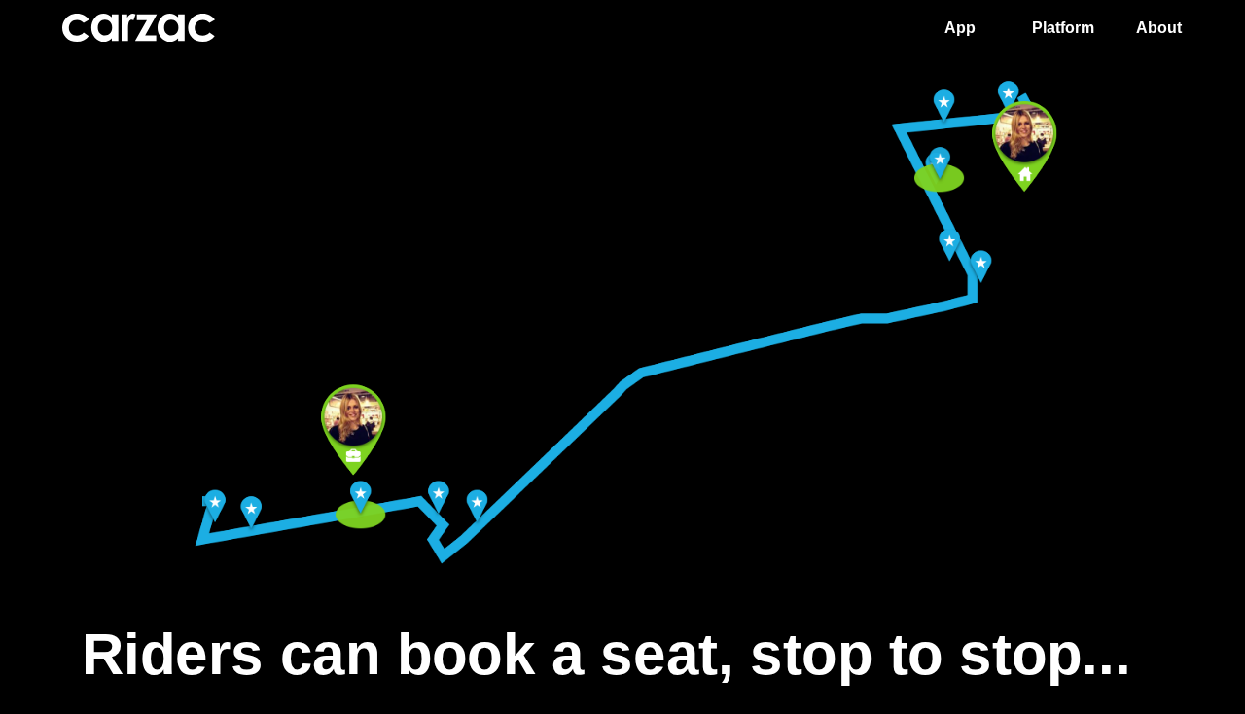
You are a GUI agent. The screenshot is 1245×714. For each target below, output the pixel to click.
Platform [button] (1063, 27)
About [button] (1159, 27)
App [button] (960, 27)
